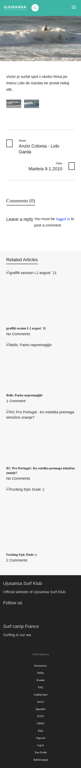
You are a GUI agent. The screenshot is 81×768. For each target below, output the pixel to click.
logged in (63, 219)
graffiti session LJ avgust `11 (26, 328)
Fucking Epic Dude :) (21, 554)
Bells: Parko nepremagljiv (24, 395)
